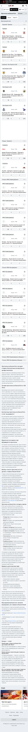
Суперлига (5, 145)
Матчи (10, 715)
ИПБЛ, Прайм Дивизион (8, 183)
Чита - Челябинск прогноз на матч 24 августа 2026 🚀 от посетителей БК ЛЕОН (13, 349)
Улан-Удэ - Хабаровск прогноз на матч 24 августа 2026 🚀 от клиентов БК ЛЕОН (13, 296)
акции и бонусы (12, 621)
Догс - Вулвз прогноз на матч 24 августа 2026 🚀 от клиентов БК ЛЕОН (13, 208)
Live (12, 617)
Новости (7, 712)
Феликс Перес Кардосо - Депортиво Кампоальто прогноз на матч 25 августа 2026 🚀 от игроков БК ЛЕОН (13, 37)
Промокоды (16, 715)
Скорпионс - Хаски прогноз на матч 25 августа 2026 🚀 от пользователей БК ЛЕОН (14, 259)
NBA (3, 486)
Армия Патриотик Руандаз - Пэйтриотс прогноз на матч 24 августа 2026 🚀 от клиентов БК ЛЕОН (13, 154)
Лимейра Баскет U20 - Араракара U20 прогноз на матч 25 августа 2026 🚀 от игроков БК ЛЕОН (12, 96)
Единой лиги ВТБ (19, 487)
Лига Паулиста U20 (7, 68)
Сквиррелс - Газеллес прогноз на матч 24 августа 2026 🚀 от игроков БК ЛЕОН (13, 225)
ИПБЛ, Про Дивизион (7, 271)
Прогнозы (12, 712)
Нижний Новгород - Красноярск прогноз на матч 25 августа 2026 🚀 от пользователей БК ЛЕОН (14, 331)
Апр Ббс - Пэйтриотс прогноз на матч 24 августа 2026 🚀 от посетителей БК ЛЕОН (13, 171)
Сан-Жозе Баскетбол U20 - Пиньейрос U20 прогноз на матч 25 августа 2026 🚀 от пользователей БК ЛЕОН (13, 77)
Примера (5, 28)
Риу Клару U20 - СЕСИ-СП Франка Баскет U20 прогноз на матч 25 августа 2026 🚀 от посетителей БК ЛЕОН (14, 114)
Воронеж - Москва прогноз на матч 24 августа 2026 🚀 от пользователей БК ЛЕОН (14, 313)
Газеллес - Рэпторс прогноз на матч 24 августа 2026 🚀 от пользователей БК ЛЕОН (14, 191)
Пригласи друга (6, 702)
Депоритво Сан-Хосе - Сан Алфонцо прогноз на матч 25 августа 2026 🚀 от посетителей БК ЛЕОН (12, 56)
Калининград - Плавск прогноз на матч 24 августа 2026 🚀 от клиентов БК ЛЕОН (13, 279)
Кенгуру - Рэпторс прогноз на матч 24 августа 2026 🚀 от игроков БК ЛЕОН (12, 242)
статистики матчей (12, 500)
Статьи (21, 712)
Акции (17, 712)
